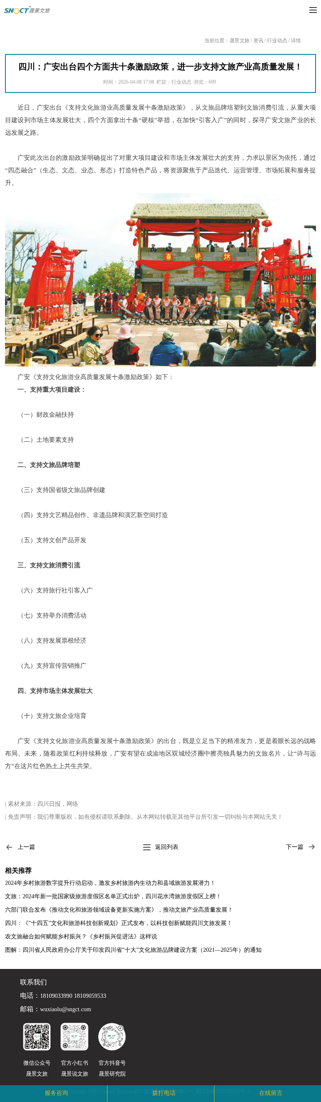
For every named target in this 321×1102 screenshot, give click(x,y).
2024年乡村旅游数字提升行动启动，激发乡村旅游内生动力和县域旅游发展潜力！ (110, 883)
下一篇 (294, 847)
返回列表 (166, 847)
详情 (296, 41)
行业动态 (277, 41)
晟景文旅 (239, 41)
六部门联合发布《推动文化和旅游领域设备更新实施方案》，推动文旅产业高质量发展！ (119, 910)
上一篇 (26, 847)
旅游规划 (106, 1093)
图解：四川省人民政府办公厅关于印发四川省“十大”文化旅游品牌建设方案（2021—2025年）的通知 (133, 950)
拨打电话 (164, 1093)
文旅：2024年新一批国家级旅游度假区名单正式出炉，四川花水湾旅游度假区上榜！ (113, 896)
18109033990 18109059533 (73, 996)
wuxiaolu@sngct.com (65, 1009)
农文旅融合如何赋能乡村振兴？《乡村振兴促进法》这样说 (81, 936)
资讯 (258, 41)
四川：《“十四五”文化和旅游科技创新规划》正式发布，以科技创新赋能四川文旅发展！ (118, 923)
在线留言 (271, 1093)
